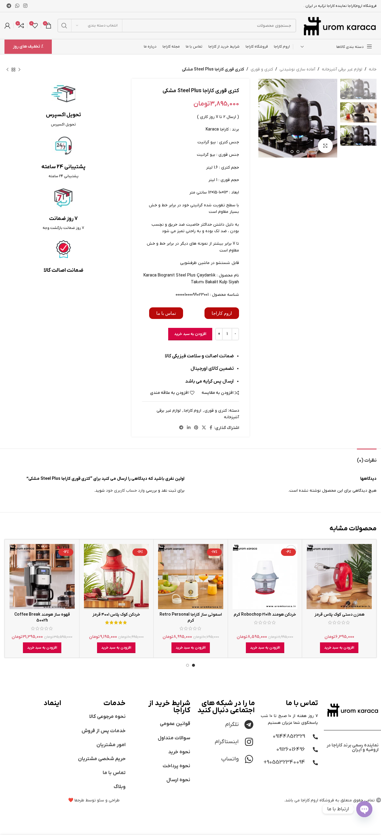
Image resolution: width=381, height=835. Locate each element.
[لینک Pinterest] (196, 428)
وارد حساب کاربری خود (125, 490)
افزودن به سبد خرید (190, 333)
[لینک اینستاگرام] (25, 6)
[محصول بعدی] (7, 70)
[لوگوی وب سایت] (339, 25)
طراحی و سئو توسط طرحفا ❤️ (94, 800)
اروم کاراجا (192, 410)
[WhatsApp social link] (17, 6)
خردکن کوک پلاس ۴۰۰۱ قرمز (116, 614)
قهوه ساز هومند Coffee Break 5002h (42, 617)
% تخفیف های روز (28, 46)
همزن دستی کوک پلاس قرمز (339, 614)
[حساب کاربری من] (7, 26)
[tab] (367, 458)
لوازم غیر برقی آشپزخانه (342, 69)
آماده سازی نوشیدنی (297, 69)
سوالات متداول (174, 738)
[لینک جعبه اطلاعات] (63, 105)
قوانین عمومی (175, 724)
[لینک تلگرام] (8, 6)
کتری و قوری (262, 69)
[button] (339, 647)
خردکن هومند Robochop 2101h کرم (265, 614)
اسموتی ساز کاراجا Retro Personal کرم (191, 617)
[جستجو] (64, 25)
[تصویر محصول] (339, 576)
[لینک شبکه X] (204, 428)
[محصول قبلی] (19, 70)
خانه (373, 69)
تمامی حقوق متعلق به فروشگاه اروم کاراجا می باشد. (329, 800)
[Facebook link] (211, 428)
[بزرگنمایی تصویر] (325, 145)
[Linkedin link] (188, 428)
